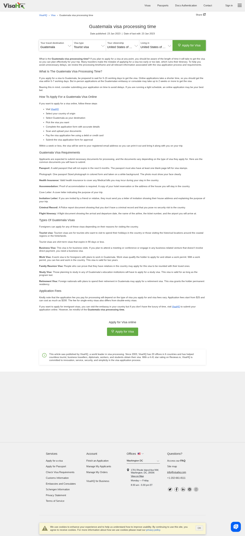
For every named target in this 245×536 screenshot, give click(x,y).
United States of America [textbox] (122, 47)
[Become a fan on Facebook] (176, 489)
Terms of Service (55, 500)
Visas (147, 5)
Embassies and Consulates (61, 483)
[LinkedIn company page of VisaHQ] (183, 489)
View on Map (137, 476)
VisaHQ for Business (97, 481)
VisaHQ (55, 109)
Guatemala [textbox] (47, 47)
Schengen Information (58, 489)
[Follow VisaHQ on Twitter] (170, 489)
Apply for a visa (54, 460)
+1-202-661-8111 (176, 477)
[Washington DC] (143, 461)
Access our (176, 460)
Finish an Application (97, 460)
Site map (172, 466)
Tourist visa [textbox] (81, 47)
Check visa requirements (60, 472)
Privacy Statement (56, 495)
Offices (131, 453)
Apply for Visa (191, 45)
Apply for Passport (56, 466)
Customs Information (57, 477)
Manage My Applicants (98, 466)
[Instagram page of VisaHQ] (196, 489)
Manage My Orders (97, 472)
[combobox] (55, 46)
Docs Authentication (186, 5)
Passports (162, 5)
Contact (208, 5)
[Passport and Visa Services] (14, 6)
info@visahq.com (176, 472)
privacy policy (153, 529)
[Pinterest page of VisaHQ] (189, 489)
